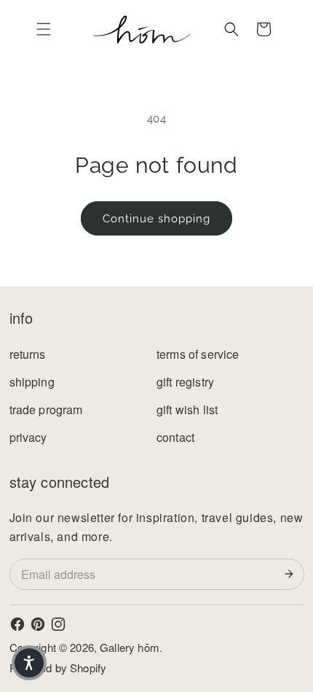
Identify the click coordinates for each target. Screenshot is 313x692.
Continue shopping (156, 218)
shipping (32, 381)
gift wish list (187, 409)
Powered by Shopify (58, 667)
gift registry (185, 381)
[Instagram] (58, 624)
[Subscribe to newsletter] (292, 573)
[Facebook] (17, 624)
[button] (44, 29)
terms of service (197, 354)
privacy (28, 437)
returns (27, 354)
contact (175, 437)
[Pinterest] (38, 624)
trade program (46, 409)
